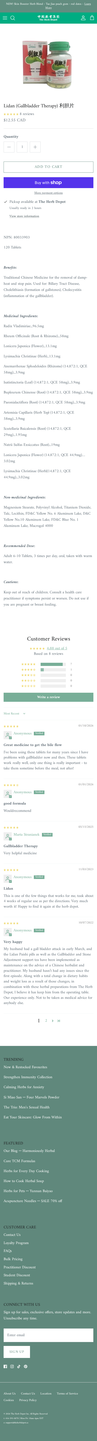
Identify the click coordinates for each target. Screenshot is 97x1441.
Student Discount (17, 1275)
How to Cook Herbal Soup (24, 1181)
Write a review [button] (48, 697)
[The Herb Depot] (48, 18)
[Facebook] (5, 1366)
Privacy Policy (28, 1400)
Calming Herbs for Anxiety (24, 1087)
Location (45, 1394)
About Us (10, 1394)
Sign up (16, 1352)
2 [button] (46, 1021)
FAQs (8, 1251)
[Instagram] (12, 1366)
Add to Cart (48, 167)
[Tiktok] (19, 1366)
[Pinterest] (25, 1366)
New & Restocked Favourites (25, 1067)
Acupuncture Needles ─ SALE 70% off (33, 1201)
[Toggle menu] (5, 18)
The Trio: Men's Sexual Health (27, 1107)
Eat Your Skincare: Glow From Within (33, 1117)
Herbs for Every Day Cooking (26, 1171)
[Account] (82, 18)
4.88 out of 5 (57, 648)
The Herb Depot (18, 1414)
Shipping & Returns (18, 1283)
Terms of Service (67, 1394)
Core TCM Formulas (19, 1161)
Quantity (11, 137)
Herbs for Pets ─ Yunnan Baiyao (28, 1191)
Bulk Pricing (13, 1259)
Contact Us (12, 1235)
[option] (48, 62)
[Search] (15, 18)
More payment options (48, 193)
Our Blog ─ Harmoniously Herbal (29, 1151)
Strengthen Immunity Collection (28, 1077)
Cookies (9, 1400)
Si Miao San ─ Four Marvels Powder (31, 1097)
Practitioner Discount (20, 1267)
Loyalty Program (16, 1243)
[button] (12, 114)
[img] (11, 726)
